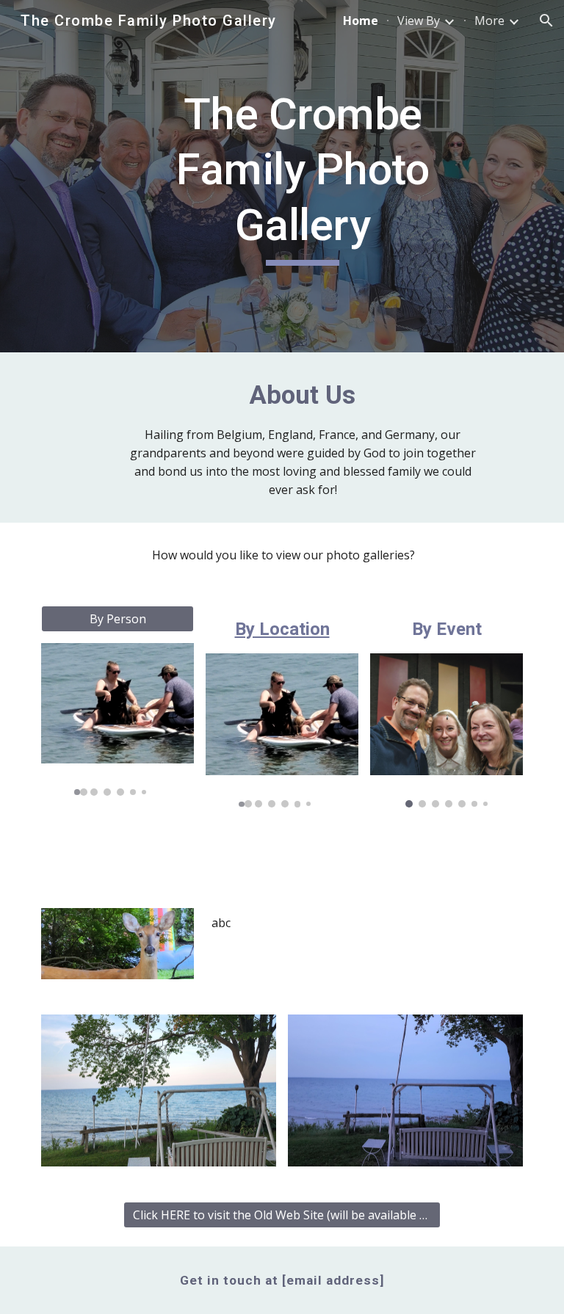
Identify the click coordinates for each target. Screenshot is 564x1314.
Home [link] (360, 20)
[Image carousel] (117, 719)
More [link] (489, 20)
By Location (282, 629)
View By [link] (418, 20)
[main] (302, 176)
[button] (546, 20)
